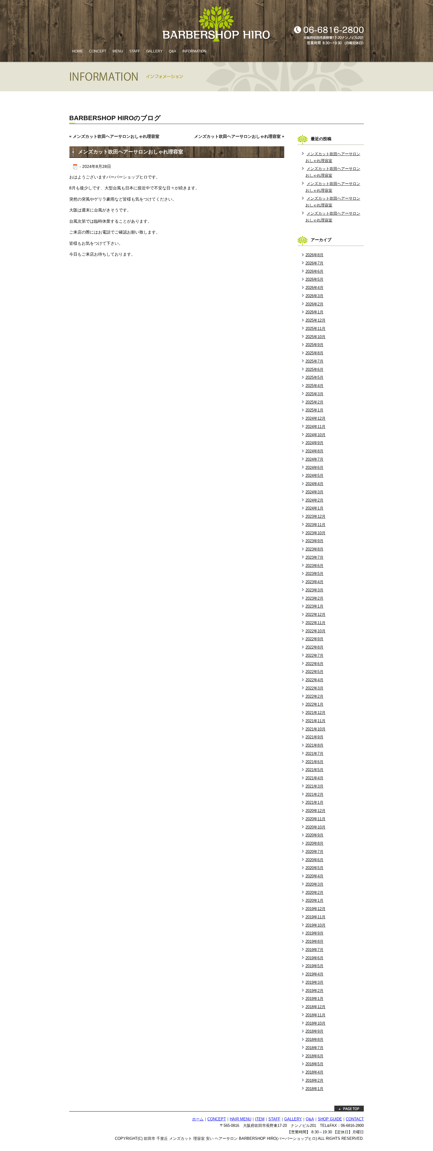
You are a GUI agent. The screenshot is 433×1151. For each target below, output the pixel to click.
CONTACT (355, 1119)
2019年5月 (314, 966)
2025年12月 (315, 320)
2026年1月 (314, 312)
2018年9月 (314, 1031)
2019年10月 (315, 925)
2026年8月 (314, 255)
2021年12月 (315, 712)
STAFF (134, 51)
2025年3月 (314, 394)
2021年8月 (314, 745)
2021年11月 (315, 721)
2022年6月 (314, 664)
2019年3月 (314, 982)
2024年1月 (314, 508)
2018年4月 (314, 1072)
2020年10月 (315, 827)
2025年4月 (314, 385)
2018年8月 (314, 1039)
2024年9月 (314, 443)
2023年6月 (314, 565)
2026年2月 (314, 304)
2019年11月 (315, 917)
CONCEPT (97, 51)
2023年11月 (315, 524)
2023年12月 (315, 516)
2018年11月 (315, 1015)
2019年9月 (314, 933)
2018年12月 (315, 1007)
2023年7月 (314, 557)
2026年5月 (314, 279)
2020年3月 (314, 884)
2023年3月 (314, 590)
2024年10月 (315, 435)
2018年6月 (314, 1056)
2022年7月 (314, 655)
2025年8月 (314, 353)
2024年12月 (315, 418)
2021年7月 (314, 753)
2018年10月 (315, 1023)
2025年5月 (314, 377)
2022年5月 (314, 671)
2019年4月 (314, 974)
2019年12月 (315, 909)
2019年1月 (314, 998)
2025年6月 (314, 369)
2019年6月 (314, 958)
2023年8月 (314, 549)
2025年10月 (315, 337)
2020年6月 (314, 860)
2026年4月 (314, 287)
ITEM (260, 1119)
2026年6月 (314, 271)
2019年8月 (314, 941)
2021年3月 (314, 786)
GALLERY (154, 51)
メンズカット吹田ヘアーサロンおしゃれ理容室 (116, 136)
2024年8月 (314, 451)
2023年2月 (314, 598)
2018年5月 (314, 1064)
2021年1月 (314, 802)
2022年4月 (314, 680)
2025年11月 (315, 328)
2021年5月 (314, 770)
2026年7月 (314, 263)
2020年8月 (314, 843)
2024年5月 (314, 475)
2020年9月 (314, 835)
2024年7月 (314, 459)
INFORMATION (194, 51)
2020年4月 (314, 876)
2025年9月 (314, 345)
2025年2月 (314, 402)
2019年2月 (314, 990)
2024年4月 (314, 484)
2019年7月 (314, 949)
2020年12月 (315, 810)
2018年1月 (314, 1088)
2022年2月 (314, 696)
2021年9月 (314, 737)
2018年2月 (314, 1080)
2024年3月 (314, 492)
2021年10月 (315, 729)
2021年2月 (314, 794)
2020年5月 (314, 868)
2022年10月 (315, 631)
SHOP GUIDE (330, 1119)
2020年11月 (315, 819)
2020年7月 (314, 851)
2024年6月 (314, 467)
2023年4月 (314, 582)
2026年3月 (314, 296)
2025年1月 (314, 410)
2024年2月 (314, 500)
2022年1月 (314, 704)
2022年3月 (314, 688)
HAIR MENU (240, 1119)
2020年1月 (314, 900)
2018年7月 (314, 1048)
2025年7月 (314, 361)
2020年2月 (314, 892)
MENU (118, 51)
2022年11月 (315, 623)
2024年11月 (315, 426)
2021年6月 (314, 762)
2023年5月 (314, 573)
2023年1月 (314, 606)
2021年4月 (314, 778)
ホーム (198, 1119)
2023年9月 (314, 541)
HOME (77, 51)
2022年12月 (315, 614)
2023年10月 (315, 533)
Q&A (172, 51)
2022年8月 (314, 647)
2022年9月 (314, 639)
